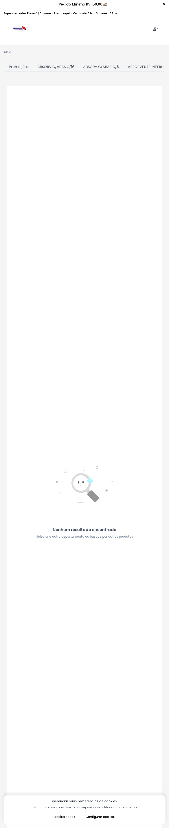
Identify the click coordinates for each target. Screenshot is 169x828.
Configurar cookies (100, 817)
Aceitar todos (64, 817)
